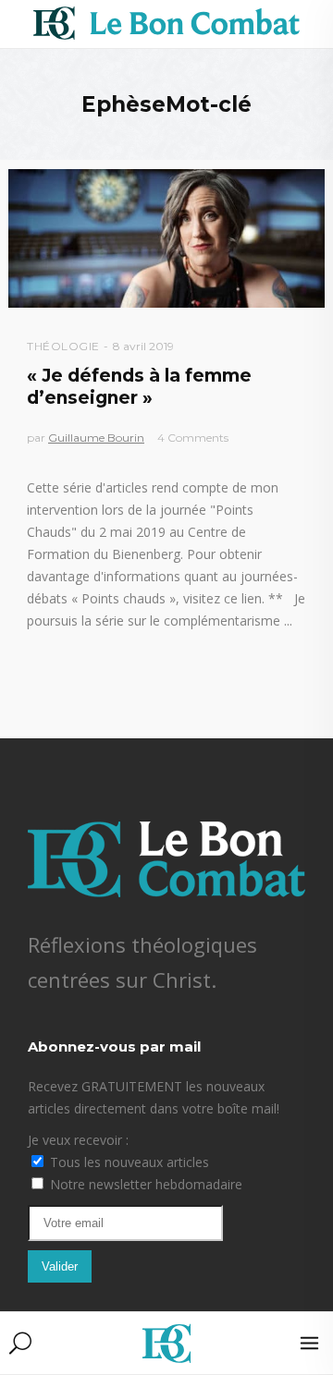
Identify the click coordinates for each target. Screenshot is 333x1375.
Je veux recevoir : (78, 1140)
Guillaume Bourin (96, 437)
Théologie (63, 346)
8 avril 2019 (143, 346)
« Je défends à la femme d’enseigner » (139, 386)
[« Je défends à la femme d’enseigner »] (166, 238)
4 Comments (192, 437)
